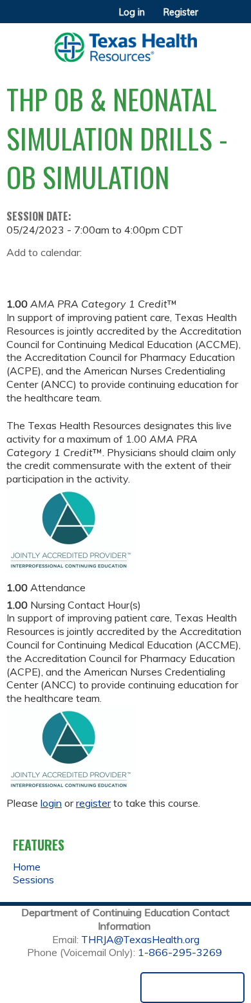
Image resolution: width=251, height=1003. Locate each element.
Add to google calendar (19, 272)
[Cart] (213, 18)
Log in (132, 12)
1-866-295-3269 (180, 952)
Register (180, 12)
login (51, 802)
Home (27, 866)
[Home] (125, 42)
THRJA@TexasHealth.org (140, 939)
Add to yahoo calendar (48, 272)
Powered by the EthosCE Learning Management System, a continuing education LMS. (192, 987)
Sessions (33, 879)
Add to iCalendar (77, 271)
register (93, 802)
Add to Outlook (108, 272)
